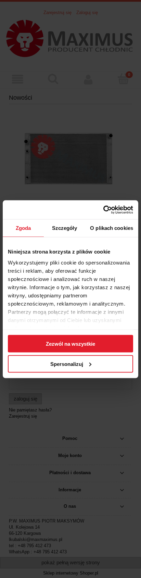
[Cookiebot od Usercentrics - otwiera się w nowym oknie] (103, 209)
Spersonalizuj (66, 364)
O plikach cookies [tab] (111, 228)
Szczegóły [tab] (64, 228)
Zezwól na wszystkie (70, 344)
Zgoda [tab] (23, 228)
